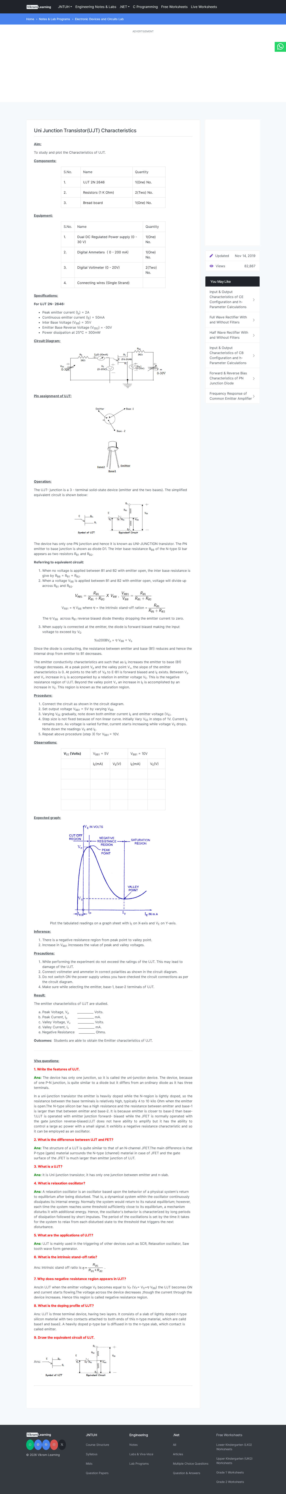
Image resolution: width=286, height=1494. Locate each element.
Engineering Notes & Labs (95, 7)
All (174, 1444)
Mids (89, 1463)
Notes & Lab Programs (54, 19)
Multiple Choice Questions (190, 1463)
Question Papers (97, 1473)
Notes (133, 1444)
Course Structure (97, 1444)
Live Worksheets (204, 7)
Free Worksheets (174, 7)
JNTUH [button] (64, 7)
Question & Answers (186, 1473)
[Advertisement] (143, 67)
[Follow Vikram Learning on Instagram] (54, 1445)
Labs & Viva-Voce (141, 1454)
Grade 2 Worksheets (230, 1482)
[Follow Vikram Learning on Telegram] (38, 1445)
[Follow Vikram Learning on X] (62, 1445)
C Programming (145, 7)
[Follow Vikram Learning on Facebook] (46, 1445)
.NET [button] (123, 7)
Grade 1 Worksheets (230, 1472)
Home (30, 19)
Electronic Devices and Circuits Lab (99, 19)
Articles (178, 1454)
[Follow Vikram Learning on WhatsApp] (30, 1445)
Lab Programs (139, 1463)
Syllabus (91, 1454)
